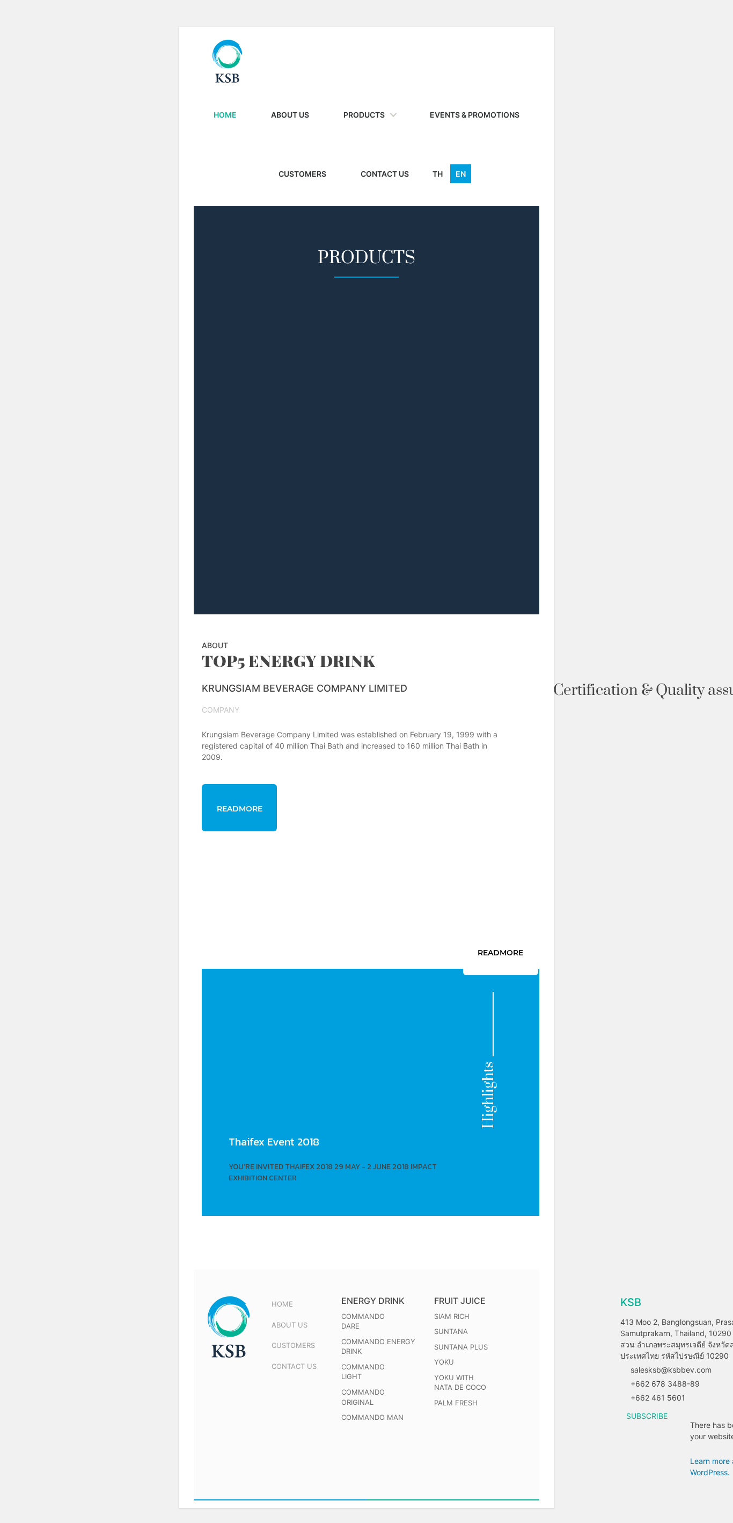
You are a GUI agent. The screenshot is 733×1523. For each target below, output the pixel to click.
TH (438, 173)
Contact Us (385, 173)
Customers (302, 173)
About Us (290, 114)
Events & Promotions (474, 114)
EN (461, 173)
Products (364, 114)
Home (225, 114)
